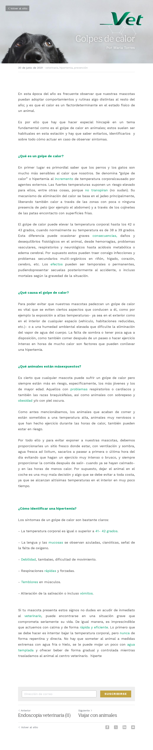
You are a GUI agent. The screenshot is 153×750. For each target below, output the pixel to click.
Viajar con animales (97, 715)
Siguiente (84, 710)
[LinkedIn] (124, 727)
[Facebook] (107, 727)
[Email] (133, 727)
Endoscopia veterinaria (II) (44, 715)
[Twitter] (116, 727)
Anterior (26, 710)
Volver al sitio (18, 8)
